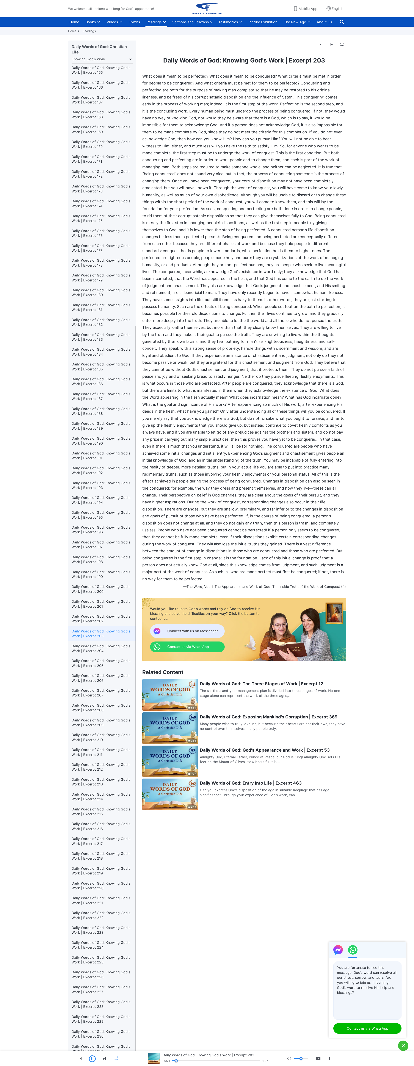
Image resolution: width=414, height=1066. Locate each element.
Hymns (134, 22)
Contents (152, 44)
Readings (154, 22)
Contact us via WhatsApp (367, 1028)
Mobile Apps (309, 8)
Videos (112, 22)
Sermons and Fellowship (192, 22)
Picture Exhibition (263, 22)
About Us (324, 22)
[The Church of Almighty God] (207, 8)
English (337, 8)
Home (74, 22)
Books (91, 22)
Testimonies (228, 22)
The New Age (295, 22)
